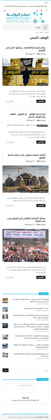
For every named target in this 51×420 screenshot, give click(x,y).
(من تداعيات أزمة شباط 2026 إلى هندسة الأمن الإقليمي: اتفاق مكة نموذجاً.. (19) (30, 316)
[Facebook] (46, 11)
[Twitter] (41, 11)
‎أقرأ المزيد (41, 101)
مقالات (33, 260)
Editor (38, 54)
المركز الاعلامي (42, 191)
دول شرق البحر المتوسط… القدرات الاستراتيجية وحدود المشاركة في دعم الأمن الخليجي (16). (32, 337)
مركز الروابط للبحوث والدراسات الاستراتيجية (22, 417)
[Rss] (37, 11)
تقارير (33, 191)
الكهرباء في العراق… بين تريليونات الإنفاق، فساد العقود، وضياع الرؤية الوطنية (31, 346)
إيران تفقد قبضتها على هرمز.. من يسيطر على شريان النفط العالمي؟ (25, 6)
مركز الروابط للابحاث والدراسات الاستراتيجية (25, 400)
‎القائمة (38, 27)
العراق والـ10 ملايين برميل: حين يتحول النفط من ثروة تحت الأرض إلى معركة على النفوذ (30, 300)
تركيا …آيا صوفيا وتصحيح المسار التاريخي (36, 308)
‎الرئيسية (46, 32)
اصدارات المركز (42, 84)
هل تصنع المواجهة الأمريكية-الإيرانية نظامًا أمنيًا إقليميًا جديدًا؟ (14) (31, 355)
